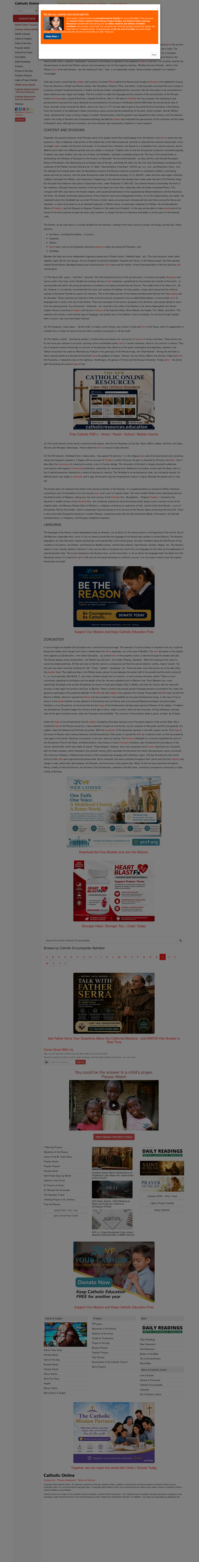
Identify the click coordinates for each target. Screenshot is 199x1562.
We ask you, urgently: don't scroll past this (66, 14)
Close (154, 54)
